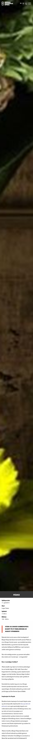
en (20, 3)
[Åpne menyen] (29, 3)
